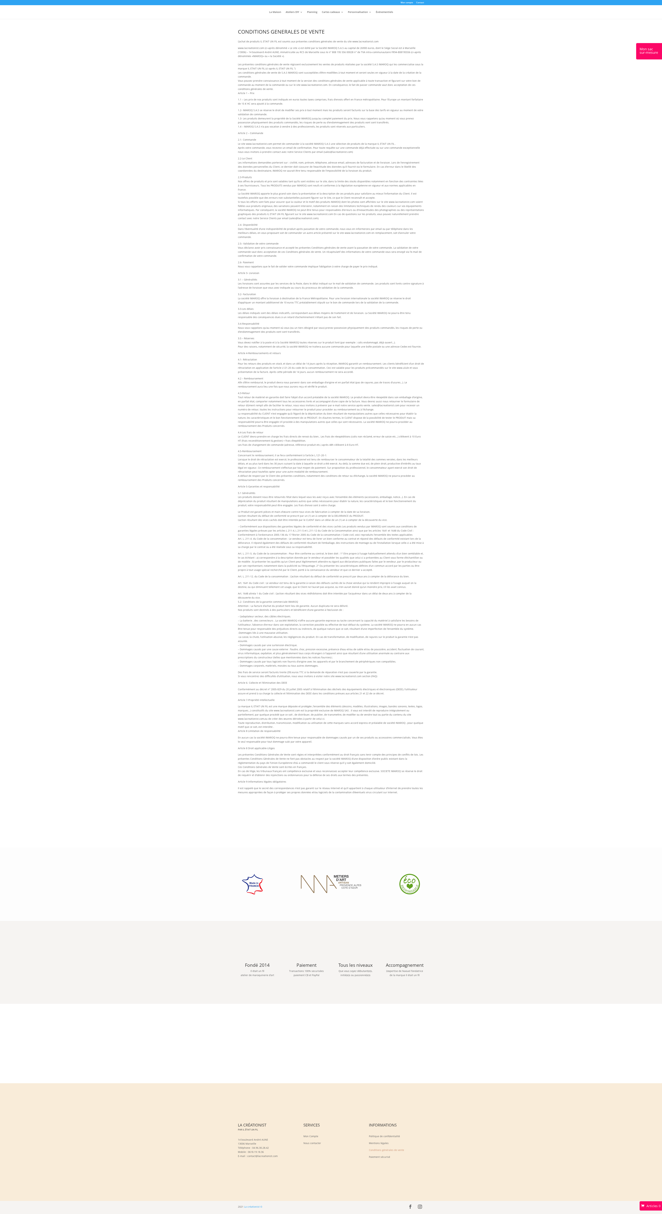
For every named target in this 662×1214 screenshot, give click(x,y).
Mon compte (407, 3)
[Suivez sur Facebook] (410, 1207)
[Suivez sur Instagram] (420, 1207)
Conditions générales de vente (386, 1150)
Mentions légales (379, 1143)
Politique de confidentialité (384, 1136)
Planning (312, 12)
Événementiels (384, 12)
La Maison (275, 12)
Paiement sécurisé (379, 1157)
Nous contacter (312, 1143)
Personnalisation (358, 12)
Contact (420, 3)
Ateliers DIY (292, 12)
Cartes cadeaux (331, 12)
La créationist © (253, 1206)
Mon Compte (310, 1136)
